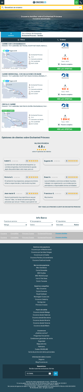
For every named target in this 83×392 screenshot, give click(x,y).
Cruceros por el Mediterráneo (41, 249)
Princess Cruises (28, 233)
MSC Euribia (41, 273)
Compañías (14, 233)
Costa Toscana (41, 281)
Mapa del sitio (41, 344)
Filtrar (22, 40)
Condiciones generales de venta (41, 338)
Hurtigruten (41, 302)
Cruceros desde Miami (41, 325)
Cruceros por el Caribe (41, 255)
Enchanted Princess (45, 233)
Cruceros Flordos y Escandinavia (41, 257)
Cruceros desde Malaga (41, 312)
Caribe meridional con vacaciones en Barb (21, 74)
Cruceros (4, 233)
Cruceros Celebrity (41, 299)
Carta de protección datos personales (41, 352)
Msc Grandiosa (41, 268)
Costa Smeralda (41, 270)
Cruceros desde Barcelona (41, 317)
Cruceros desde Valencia (41, 315)
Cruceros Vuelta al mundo (41, 260)
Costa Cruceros (41, 291)
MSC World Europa (41, 276)
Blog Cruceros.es (41, 362)
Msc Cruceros (41, 288)
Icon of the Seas (41, 278)
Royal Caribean (41, 294)
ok (56, 374)
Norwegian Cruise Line (41, 297)
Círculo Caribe (9, 104)
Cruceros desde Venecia (41, 323)
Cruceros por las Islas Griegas (41, 252)
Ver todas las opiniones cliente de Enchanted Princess (59, 207)
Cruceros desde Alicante (41, 320)
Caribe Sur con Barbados (14, 44)
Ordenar (63, 40)
